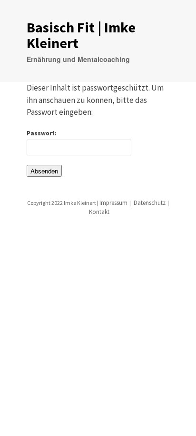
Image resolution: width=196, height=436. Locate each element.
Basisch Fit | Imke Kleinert (81, 35)
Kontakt (99, 212)
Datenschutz (150, 203)
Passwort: (42, 133)
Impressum (113, 203)
